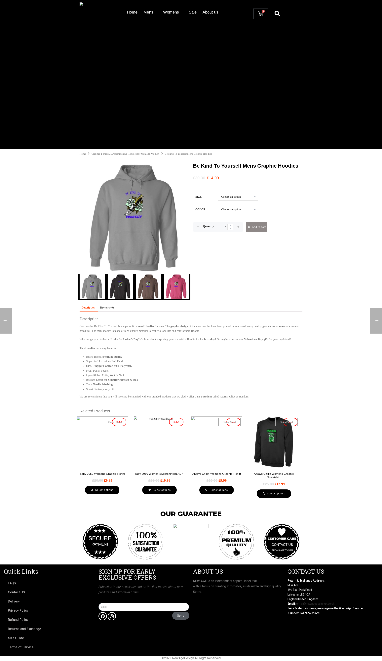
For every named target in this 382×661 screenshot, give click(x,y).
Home (132, 12)
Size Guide (16, 638)
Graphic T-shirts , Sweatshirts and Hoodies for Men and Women (125, 153)
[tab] (88, 307)
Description (88, 307)
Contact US (16, 592)
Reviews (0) (107, 307)
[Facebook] (102, 616)
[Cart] (260, 14)
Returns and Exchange (24, 629)
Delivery (14, 601)
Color (200, 209)
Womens (171, 12)
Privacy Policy (18, 610)
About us (210, 12)
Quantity (208, 226)
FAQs (12, 583)
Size (198, 196)
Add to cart (259, 227)
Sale (193, 12)
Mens (148, 12)
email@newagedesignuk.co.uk (315, 603)
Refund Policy (18, 620)
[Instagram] (112, 616)
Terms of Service (20, 647)
